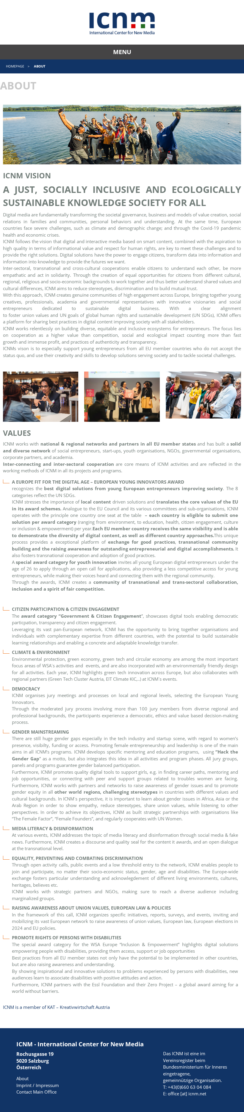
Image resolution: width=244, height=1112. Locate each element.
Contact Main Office (36, 1092)
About (22, 1078)
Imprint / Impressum (37, 1085)
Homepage (15, 66)
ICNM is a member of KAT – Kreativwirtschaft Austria (56, 1007)
